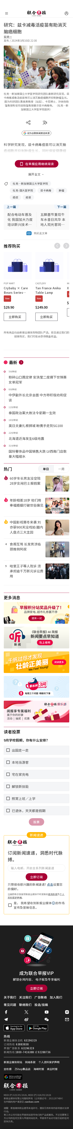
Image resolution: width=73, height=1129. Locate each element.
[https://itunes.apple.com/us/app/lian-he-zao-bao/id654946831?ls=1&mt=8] (14, 1028)
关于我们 (10, 997)
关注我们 (25, 997)
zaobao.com (32, 1101)
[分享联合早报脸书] (6, 1012)
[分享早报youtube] (46, 1012)
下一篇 (61, 206)
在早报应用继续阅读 (39, 164)
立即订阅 (36, 988)
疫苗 (28, 197)
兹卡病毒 (45, 190)
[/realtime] (21, 362)
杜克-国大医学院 (23, 190)
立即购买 (15, 317)
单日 (46, 469)
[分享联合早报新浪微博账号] (26, 1019)
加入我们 (56, 997)
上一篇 (11, 206)
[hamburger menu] (6, 13)
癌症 (15, 197)
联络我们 (25, 1004)
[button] (53, 903)
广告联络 (40, 997)
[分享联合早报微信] (46, 1019)
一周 (61, 469)
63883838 (22, 1044)
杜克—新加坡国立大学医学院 (30, 183)
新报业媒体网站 (13, 1062)
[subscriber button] (66, 13)
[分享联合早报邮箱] (67, 1019)
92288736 (44, 1052)
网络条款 (30, 1062)
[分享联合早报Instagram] (67, 1012)
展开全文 (34, 174)
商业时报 (52, 1069)
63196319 (30, 1040)
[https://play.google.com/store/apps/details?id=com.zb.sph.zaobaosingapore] (37, 1028)
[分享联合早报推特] (26, 1012)
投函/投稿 (41, 1004)
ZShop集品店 (23, 1069)
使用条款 (52, 894)
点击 (50, 884)
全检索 (8, 1069)
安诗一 (8, 36)
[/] (36, 13)
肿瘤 (61, 190)
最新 (13, 362)
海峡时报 (39, 1069)
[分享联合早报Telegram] (6, 1019)
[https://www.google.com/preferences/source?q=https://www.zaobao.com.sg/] (13, 1077)
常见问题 (10, 1004)
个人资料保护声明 (49, 1062)
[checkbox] (10, 905)
